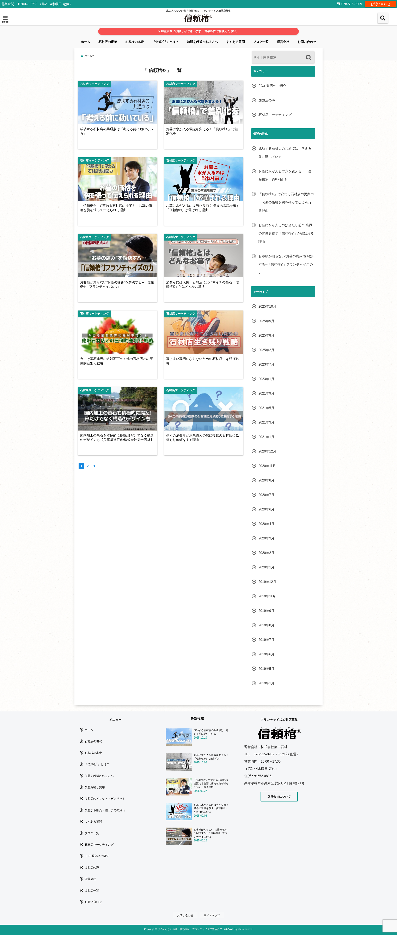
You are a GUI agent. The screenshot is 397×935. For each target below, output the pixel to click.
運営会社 (283, 41)
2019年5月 (266, 668)
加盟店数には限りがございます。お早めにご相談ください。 (199, 31)
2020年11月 (267, 466)
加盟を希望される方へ (202, 41)
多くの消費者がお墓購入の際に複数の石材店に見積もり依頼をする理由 (202, 437)
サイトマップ (212, 915)
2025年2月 (266, 350)
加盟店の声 (266, 100)
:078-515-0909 (351, 4)
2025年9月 (266, 321)
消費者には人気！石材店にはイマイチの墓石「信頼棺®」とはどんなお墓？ (202, 284)
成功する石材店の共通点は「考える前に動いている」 (116, 131)
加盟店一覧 (92, 890)
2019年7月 (266, 639)
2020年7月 (266, 495)
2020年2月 (266, 553)
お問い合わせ (380, 4)
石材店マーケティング (275, 115)
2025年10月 (267, 306)
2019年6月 (266, 654)
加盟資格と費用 (95, 787)
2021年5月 (266, 408)
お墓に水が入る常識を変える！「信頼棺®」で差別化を (202, 131)
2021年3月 (266, 422)
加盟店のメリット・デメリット (105, 798)
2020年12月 (267, 451)
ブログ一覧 (261, 41)
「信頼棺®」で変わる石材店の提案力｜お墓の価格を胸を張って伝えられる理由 (116, 208)
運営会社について (279, 796)
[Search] (308, 58)
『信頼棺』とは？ (165, 41)
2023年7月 (266, 364)
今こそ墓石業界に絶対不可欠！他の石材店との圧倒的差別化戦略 (116, 361)
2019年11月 (267, 596)
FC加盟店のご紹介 (272, 86)
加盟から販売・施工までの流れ (105, 810)
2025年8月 (266, 335)
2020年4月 (266, 524)
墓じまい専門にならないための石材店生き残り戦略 (202, 361)
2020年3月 (266, 538)
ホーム (85, 41)
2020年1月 (266, 567)
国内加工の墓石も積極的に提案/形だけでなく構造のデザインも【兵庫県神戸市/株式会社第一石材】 (117, 437)
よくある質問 (235, 41)
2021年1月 (266, 437)
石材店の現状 (107, 41)
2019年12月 (267, 582)
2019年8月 (266, 625)
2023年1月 (266, 379)
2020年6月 (266, 509)
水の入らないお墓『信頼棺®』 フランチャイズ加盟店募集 (190, 929)
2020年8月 (266, 480)
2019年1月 (266, 683)
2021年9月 (266, 393)
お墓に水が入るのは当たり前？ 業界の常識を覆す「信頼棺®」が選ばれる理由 (203, 208)
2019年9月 (266, 611)
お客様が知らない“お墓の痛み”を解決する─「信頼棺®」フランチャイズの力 (117, 284)
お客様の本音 (134, 41)
